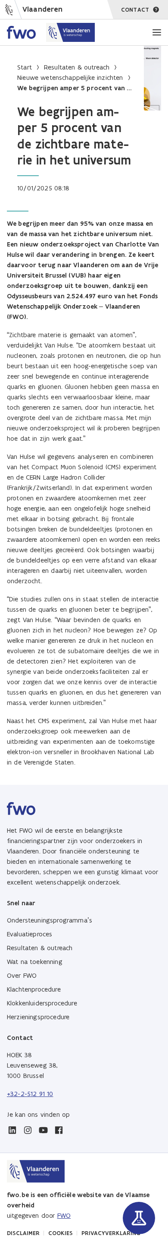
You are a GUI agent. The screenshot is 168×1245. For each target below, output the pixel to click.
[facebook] (58, 1130)
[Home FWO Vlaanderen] (51, 32)
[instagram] (27, 1130)
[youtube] (43, 1130)
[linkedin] (12, 1130)
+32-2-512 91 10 (30, 1094)
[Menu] (156, 32)
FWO (64, 1215)
